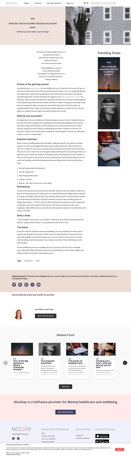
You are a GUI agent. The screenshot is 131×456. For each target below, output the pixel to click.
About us (70, 3)
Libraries (37, 3)
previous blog (35, 88)
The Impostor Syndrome (109, 105)
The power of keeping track (109, 142)
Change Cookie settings (13, 454)
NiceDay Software (83, 438)
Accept (120, 449)
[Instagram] (18, 438)
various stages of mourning (70, 97)
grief (37, 261)
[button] (14, 285)
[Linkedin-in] (13, 438)
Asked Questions (48, 442)
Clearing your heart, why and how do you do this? (103, 364)
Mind (33, 18)
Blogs (26, 3)
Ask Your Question (54, 3)
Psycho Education (48, 436)
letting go (28, 261)
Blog (43, 433)
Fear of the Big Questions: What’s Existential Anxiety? (109, 70)
